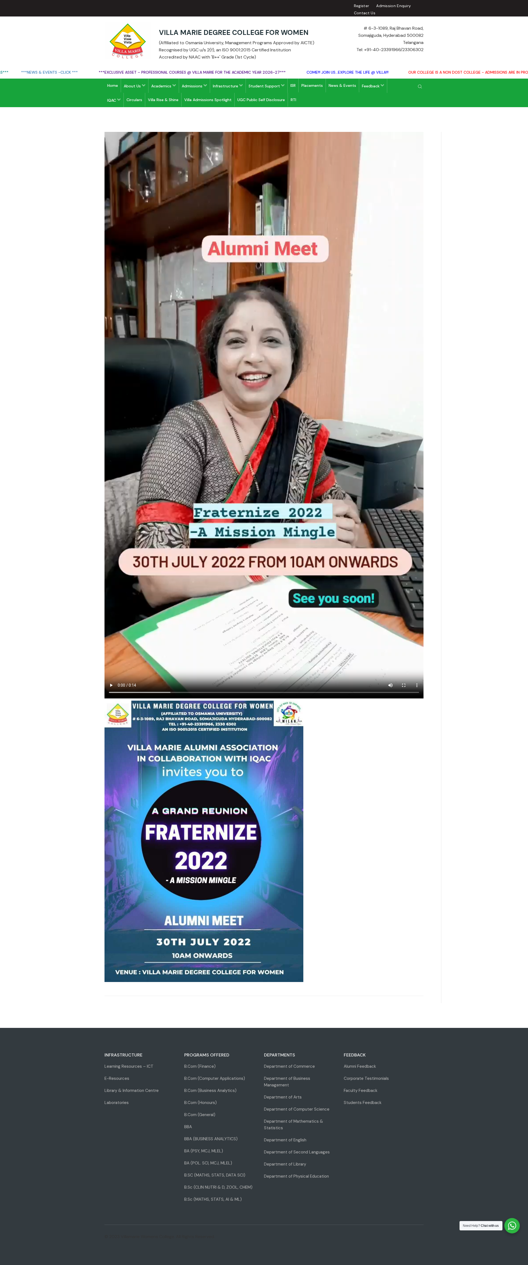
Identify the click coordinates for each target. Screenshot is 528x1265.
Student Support (265, 86)
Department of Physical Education (296, 1176)
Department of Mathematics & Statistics (293, 1125)
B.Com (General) (199, 1114)
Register (361, 5)
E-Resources (117, 1078)
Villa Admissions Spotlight (208, 99)
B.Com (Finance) (200, 1066)
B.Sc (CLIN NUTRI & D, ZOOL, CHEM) (218, 1187)
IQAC (112, 100)
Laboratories (117, 1102)
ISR (293, 85)
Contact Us (364, 12)
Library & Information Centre (132, 1090)
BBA (188, 1127)
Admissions (193, 86)
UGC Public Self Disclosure (261, 99)
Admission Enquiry (393, 5)
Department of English (285, 1140)
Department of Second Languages (297, 1152)
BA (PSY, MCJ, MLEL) (203, 1151)
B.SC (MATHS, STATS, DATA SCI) (214, 1175)
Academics (161, 86)
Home (112, 85)
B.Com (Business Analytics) (210, 1090)
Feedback (371, 86)
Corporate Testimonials (366, 1078)
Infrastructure (226, 86)
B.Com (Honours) (200, 1102)
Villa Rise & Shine (163, 99)
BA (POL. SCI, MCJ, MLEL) (208, 1163)
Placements (312, 85)
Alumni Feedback (360, 1066)
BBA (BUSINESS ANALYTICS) (211, 1139)
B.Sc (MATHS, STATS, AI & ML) (213, 1199)
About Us (133, 86)
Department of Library (285, 1164)
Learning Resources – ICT (129, 1066)
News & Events (342, 85)
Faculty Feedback (360, 1090)
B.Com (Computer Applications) (214, 1078)
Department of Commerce (289, 1066)
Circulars (134, 99)
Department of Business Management (287, 1082)
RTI (293, 99)
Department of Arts (283, 1097)
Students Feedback (362, 1102)
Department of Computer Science (296, 1109)
